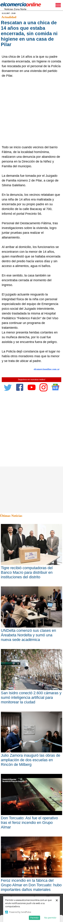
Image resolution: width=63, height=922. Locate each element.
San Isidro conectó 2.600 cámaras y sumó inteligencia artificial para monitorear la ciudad (31, 697)
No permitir (50, 917)
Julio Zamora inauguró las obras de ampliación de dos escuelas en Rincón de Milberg (30, 760)
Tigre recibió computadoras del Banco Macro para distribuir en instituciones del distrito (27, 572)
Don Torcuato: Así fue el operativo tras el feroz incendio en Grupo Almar (29, 822)
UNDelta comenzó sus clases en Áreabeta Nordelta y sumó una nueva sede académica (28, 635)
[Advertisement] (31, 111)
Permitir (34, 917)
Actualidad (8, 17)
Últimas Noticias (11, 515)
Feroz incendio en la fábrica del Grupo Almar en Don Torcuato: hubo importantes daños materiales (31, 885)
